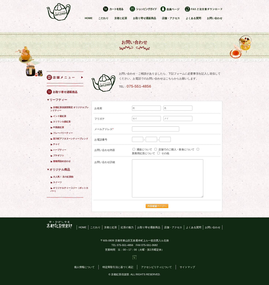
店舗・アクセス (171, 18)
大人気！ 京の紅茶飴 (63, 176)
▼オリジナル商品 (58, 169)
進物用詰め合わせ (62, 161)
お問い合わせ (214, 18)
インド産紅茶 (59, 116)
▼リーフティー (57, 99)
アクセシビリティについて (156, 267)
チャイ (56, 144)
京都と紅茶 (120, 18)
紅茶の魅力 (127, 227)
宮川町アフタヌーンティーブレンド (70, 138)
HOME (88, 18)
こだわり (103, 18)
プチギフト (58, 155)
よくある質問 (193, 18)
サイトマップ (187, 267)
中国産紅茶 (58, 127)
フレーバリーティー (63, 133)
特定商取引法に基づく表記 (117, 267)
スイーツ (57, 182)
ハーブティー (59, 150)
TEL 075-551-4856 (122, 245)
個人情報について (84, 267)
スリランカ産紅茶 (62, 121)
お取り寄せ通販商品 (144, 18)
